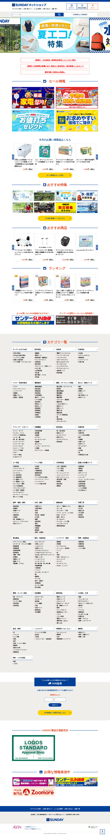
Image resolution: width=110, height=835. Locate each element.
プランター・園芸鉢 (63, 399)
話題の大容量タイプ (85, 462)
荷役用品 (81, 517)
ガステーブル (39, 597)
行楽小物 (81, 362)
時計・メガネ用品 (19, 658)
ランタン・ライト (18, 433)
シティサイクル (61, 357)
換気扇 (37, 601)
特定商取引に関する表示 (72, 814)
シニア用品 (60, 470)
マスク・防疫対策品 (20, 383)
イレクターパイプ (62, 523)
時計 (14, 661)
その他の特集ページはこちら (55, 218)
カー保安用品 (17, 475)
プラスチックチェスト (42, 550)
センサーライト (61, 435)
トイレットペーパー (63, 475)
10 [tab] (66, 54)
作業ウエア (81, 441)
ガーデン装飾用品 (62, 415)
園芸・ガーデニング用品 (64, 383)
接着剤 (15, 508)
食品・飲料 (17, 629)
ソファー (38, 570)
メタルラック (39, 546)
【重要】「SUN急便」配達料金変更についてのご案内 (55, 60)
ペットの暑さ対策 (40, 483)
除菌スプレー (17, 395)
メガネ (15, 663)
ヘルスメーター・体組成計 (43, 639)
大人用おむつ (82, 490)
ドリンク (16, 634)
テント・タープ (18, 431)
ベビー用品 (60, 468)
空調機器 (38, 427)
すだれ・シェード (62, 565)
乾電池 (15, 557)
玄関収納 (38, 583)
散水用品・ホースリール (64, 386)
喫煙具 (59, 486)
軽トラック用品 (18, 496)
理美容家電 (16, 550)
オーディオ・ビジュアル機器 (22, 544)
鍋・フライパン (18, 597)
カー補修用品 (17, 477)
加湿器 (37, 435)
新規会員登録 (82, 8)
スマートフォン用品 (19, 541)
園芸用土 (59, 395)
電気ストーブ (61, 597)
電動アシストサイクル (63, 353)
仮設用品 (38, 521)
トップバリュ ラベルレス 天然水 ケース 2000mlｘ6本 (44, 293)
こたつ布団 (60, 616)
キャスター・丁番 (62, 510)
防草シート (60, 408)
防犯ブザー (60, 437)
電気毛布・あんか (62, 620)
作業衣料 (81, 427)
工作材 (37, 517)
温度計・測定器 (18, 397)
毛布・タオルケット (63, 557)
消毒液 (15, 393)
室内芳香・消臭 (61, 479)
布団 (58, 554)
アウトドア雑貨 (18, 450)
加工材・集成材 (40, 515)
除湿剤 (59, 481)
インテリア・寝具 (62, 538)
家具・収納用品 (40, 538)
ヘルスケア (38, 629)
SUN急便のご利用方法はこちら (55, 713)
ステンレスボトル (83, 355)
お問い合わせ (46, 8)
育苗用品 (38, 393)
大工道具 (81, 512)
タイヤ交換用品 (18, 486)
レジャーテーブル (18, 444)
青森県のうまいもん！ (64, 629)
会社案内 (33, 814)
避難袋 (37, 353)
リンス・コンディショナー (86, 479)
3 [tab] (48, 54)
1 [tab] (43, 54)
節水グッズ (81, 397)
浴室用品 (81, 546)
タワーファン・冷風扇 (42, 450)
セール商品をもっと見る (55, 175)
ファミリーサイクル (63, 355)
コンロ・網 (16, 437)
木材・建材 (38, 502)
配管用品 (38, 610)
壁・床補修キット (18, 519)
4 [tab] (51, 54)
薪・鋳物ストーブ (62, 605)
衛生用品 (38, 364)
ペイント (16, 512)
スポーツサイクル (62, 359)
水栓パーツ (38, 607)
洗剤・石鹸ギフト (83, 634)
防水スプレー (17, 523)
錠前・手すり (61, 517)
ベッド (59, 550)
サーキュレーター (40, 439)
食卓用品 (16, 605)
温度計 (37, 415)
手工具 (80, 508)
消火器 (37, 372)
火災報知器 (38, 370)
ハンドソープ (17, 391)
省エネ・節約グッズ (85, 383)
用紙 (79, 597)
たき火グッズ (17, 457)
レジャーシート (83, 359)
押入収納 (38, 587)
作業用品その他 (83, 454)
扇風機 (37, 441)
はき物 (80, 450)
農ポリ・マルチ (40, 397)
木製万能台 (38, 508)
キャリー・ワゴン (18, 448)
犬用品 (37, 466)
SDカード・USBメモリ (85, 603)
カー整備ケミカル (18, 481)
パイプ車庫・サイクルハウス (22, 362)
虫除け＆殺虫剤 (18, 359)
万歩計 (37, 636)
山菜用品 (38, 417)
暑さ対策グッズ (83, 395)
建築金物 (59, 502)
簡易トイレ (38, 355)
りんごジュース (61, 632)
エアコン (38, 437)
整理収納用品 (61, 526)
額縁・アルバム (83, 618)
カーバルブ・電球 (18, 483)
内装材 (37, 528)
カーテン (59, 561)
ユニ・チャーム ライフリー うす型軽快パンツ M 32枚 (44, 162)
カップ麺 (16, 636)
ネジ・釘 (59, 508)
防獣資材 (38, 410)
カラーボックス (40, 541)
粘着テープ (16, 510)
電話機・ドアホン (18, 563)
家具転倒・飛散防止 (41, 357)
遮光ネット (60, 406)
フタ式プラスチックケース (43, 552)
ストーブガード (61, 610)
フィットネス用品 (40, 632)
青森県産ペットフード (63, 639)
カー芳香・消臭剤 (18, 490)
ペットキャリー (40, 481)
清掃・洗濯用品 (83, 538)
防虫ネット (38, 406)
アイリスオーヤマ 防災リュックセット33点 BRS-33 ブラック (24, 252)
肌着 (79, 448)
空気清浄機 (38, 431)
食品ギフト (81, 632)
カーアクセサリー (18, 492)
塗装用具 (16, 515)
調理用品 (16, 599)
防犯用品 (59, 427)
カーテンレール (61, 563)
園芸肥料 (59, 397)
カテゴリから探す (17, 8)
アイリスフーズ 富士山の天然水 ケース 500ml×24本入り (65, 162)
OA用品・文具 (83, 593)
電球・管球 (16, 554)
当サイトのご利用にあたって (56, 814)
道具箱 (80, 515)
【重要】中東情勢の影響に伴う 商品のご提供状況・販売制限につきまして (55, 66)
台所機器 (38, 612)
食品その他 (16, 647)
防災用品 (38, 349)
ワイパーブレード (18, 468)
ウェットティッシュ (19, 388)
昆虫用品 (38, 475)
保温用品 (38, 362)
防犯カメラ (60, 433)
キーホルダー (61, 519)
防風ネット (38, 404)
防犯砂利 (59, 441)
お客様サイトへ (30, 827)
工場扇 (37, 448)
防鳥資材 (38, 408)
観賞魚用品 (38, 473)
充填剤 (15, 517)
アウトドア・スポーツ (20, 427)
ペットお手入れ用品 (41, 477)
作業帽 (80, 439)
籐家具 (37, 576)
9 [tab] (64, 54)
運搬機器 (38, 526)
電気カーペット (61, 618)
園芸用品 (59, 412)
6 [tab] (56, 54)
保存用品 (16, 603)
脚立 (36, 523)
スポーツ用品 (17, 454)
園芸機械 (59, 393)
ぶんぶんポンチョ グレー (85, 250)
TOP (102, 832)
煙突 (58, 607)
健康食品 (16, 652)
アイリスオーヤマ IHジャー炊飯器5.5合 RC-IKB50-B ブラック (65, 252)
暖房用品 (59, 593)
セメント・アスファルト (20, 521)
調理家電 (16, 546)
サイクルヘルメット (63, 368)
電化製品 (16, 538)
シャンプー (81, 477)
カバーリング (61, 559)
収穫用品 (38, 412)
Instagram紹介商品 (19, 355)
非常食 (37, 377)
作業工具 (81, 502)
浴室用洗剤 (81, 486)
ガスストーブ (61, 601)
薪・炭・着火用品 (18, 439)
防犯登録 (59, 372)
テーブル (38, 578)
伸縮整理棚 (38, 565)
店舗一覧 (54, 8)
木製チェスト (39, 548)
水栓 (36, 605)
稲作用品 (38, 388)
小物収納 (38, 568)
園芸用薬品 (60, 391)
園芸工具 (59, 410)
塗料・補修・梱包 (19, 502)
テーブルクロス (61, 546)
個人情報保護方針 (42, 814)
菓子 (14, 641)
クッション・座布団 (63, 548)
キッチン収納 (39, 585)
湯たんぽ (59, 623)
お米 (58, 636)
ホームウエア (82, 446)
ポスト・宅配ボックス (63, 506)
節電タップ (81, 391)
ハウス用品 (38, 399)
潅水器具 (38, 402)
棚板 (36, 519)
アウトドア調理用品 (19, 435)
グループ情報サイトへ (33, 829)
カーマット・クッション (20, 494)
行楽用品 (81, 349)
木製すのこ (38, 506)
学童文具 (81, 616)
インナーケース (40, 561)
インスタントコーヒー (20, 649)
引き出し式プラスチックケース (44, 554)
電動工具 (81, 506)
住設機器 (38, 593)
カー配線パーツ (18, 479)
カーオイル (16, 473)
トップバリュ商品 (18, 357)
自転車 (58, 349)
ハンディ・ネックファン (42, 446)
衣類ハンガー (39, 557)
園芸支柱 (59, 402)
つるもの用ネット (62, 404)
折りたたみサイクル (63, 362)
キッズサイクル (61, 364)
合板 (36, 512)
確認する (55, 705)
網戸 (79, 386)
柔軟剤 (80, 468)
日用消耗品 (60, 462)
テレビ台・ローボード (42, 572)
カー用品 (16, 462)
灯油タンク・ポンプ (63, 603)
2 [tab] (46, 54)
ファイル (81, 610)
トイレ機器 (38, 603)
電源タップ (16, 559)
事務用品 (81, 612)
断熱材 (37, 530)
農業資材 (38, 383)
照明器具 (16, 552)
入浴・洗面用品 (61, 466)
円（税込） (28, 169)
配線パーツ (16, 561)
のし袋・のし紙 (83, 614)
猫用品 (37, 468)
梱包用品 (16, 506)
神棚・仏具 (81, 636)
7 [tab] (59, 54)
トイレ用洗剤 (82, 488)
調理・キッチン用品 (20, 593)
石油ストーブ (61, 599)
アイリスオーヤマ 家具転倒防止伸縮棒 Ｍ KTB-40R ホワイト (44, 252)
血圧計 (37, 634)
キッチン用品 (17, 601)
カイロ (80, 393)
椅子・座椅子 (39, 581)
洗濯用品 (81, 544)
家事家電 (16, 548)
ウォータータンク (40, 359)
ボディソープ (82, 473)
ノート (80, 607)
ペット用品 (38, 462)
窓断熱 (80, 388)
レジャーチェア (18, 446)
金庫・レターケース (84, 620)
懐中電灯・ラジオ (40, 375)
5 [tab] (54, 54)
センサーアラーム (62, 439)
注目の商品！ (17, 353)
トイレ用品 (81, 548)
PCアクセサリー (83, 601)
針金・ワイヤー (61, 515)
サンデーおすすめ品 (20, 349)
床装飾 (59, 544)
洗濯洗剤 (81, 466)
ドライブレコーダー (19, 488)
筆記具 (80, 605)
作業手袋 (81, 433)
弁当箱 (80, 353)
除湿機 (37, 433)
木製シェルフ (39, 544)
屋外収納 (59, 419)
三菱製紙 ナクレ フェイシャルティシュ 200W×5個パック (24, 293)
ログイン (71, 8)
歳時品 (80, 629)
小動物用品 (38, 470)
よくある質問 (37, 8)
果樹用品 (38, 391)
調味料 (15, 645)
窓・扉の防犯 (61, 431)
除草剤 (59, 388)
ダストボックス (61, 421)
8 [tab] (61, 54)
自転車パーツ (61, 370)
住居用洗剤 (81, 483)
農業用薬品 (38, 386)
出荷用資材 (38, 395)
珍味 (14, 639)
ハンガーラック (40, 559)
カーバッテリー (18, 470)
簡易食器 (81, 357)
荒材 (36, 510)
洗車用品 (16, 466)
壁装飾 (59, 541)
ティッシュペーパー (63, 473)
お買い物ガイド (27, 8)
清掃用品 (81, 541)
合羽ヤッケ (81, 444)
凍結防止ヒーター (62, 612)
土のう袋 (38, 368)
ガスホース (38, 599)
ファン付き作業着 (83, 435)
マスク (15, 386)
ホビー (15, 452)
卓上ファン (38, 444)
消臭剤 (80, 470)
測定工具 (81, 510)
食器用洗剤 (81, 481)
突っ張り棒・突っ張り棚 (42, 563)
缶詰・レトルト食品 (19, 643)
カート (93, 8)
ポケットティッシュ (63, 477)
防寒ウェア (81, 431)
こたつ (59, 614)
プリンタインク (83, 599)
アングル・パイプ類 (63, 521)
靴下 (79, 437)
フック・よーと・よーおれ (65, 512)
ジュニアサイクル (62, 366)
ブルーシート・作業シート (43, 366)
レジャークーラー (18, 441)
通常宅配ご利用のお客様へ (55, 72)
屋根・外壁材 (39, 532)
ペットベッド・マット (42, 479)
